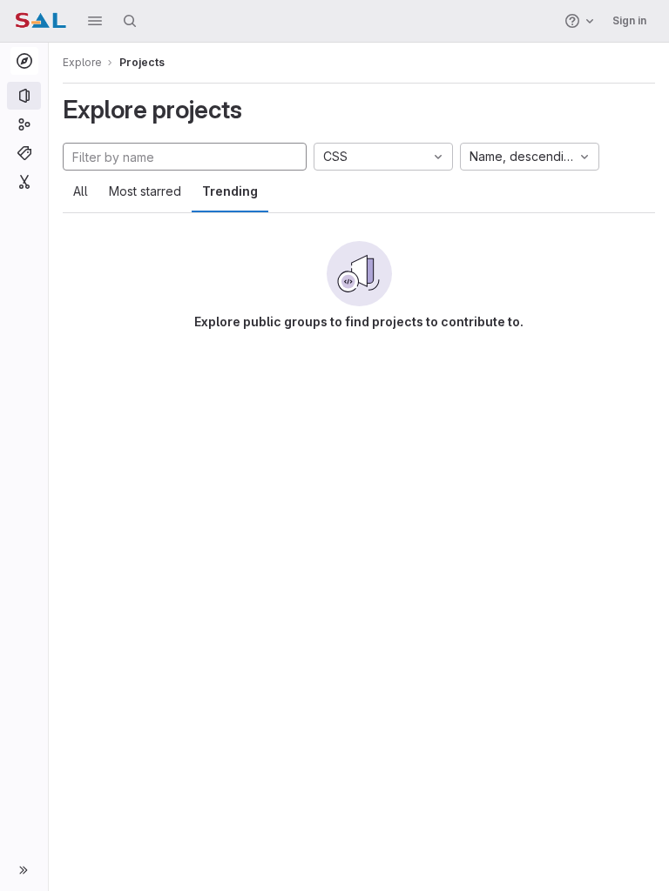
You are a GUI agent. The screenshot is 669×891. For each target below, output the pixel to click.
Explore (82, 62)
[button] (95, 21)
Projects (142, 62)
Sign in (629, 20)
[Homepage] (40, 20)
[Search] (130, 21)
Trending (230, 191)
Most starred (145, 191)
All (80, 191)
